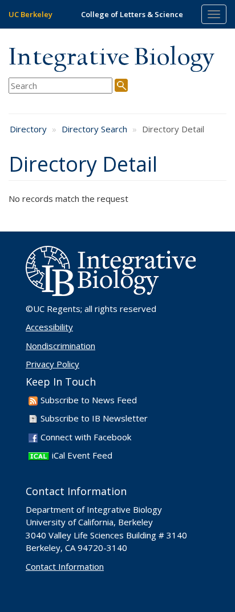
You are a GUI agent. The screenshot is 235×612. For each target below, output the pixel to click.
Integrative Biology (111, 58)
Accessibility (49, 327)
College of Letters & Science (132, 14)
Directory (28, 129)
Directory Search (94, 129)
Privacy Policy (52, 364)
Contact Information (65, 566)
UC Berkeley (30, 14)
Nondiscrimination (60, 345)
